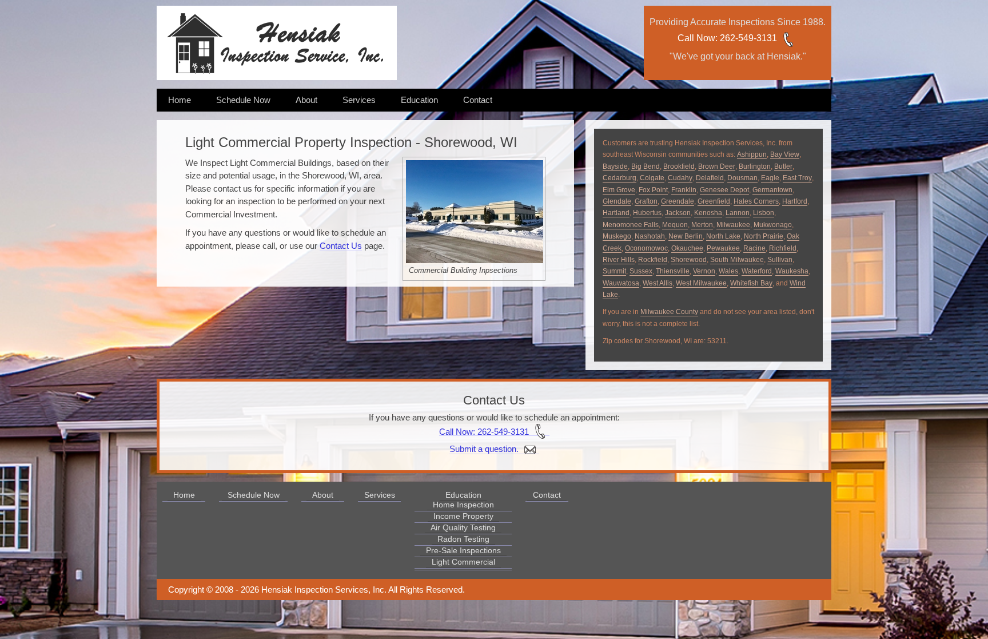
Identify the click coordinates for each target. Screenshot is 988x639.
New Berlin (685, 236)
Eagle (770, 178)
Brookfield (679, 166)
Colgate (652, 178)
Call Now (696, 38)
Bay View (784, 154)
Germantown (772, 190)
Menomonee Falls (631, 225)
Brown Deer (716, 166)
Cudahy (680, 178)
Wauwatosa (621, 283)
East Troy (797, 178)
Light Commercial (463, 561)
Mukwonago (773, 225)
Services (359, 100)
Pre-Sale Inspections (463, 550)
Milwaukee (733, 225)
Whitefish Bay (751, 283)
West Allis (657, 283)
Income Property (463, 516)
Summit (614, 271)
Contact (477, 100)
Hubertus (647, 213)
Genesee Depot (724, 190)
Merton (702, 225)
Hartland (616, 213)
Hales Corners (756, 201)
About (306, 100)
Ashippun (752, 154)
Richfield (782, 248)
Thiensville (673, 271)
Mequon (675, 225)
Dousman (742, 178)
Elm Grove (619, 190)
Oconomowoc (646, 248)
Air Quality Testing (463, 527)
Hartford (794, 201)
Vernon (704, 271)
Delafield (710, 178)
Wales (728, 271)
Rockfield (652, 260)
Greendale (677, 201)
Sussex (641, 271)
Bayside (615, 166)
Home (179, 100)
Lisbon (763, 213)
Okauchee (687, 248)
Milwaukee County (669, 312)
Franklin (683, 190)
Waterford (757, 271)
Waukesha (791, 271)
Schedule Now (243, 100)
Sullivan (779, 260)
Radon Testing (463, 538)
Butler (783, 166)
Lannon (738, 213)
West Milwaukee (701, 283)
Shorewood (689, 260)
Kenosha (708, 213)
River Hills (619, 260)
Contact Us (341, 246)
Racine (754, 248)
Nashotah (650, 236)
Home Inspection (463, 504)
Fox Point (653, 190)
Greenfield (714, 201)
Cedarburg (619, 178)
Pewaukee (723, 248)
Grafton (646, 201)
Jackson (678, 213)
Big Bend (645, 166)
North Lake (723, 236)
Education (419, 100)
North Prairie (763, 236)
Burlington (755, 166)
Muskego (617, 236)
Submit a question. (485, 449)
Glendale (617, 201)
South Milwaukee (737, 260)
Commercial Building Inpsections (463, 270)
